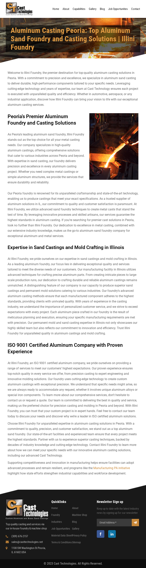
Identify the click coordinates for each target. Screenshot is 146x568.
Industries (56, 521)
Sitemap (76, 542)
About (66, 9)
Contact (135, 9)
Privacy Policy (79, 535)
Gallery (92, 9)
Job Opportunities (118, 9)
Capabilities (79, 9)
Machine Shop (79, 514)
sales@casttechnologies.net (27, 542)
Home (55, 9)
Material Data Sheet (61, 535)
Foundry (55, 514)
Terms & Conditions (61, 542)
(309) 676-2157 (19, 536)
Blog (102, 9)
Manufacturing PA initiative (111, 468)
